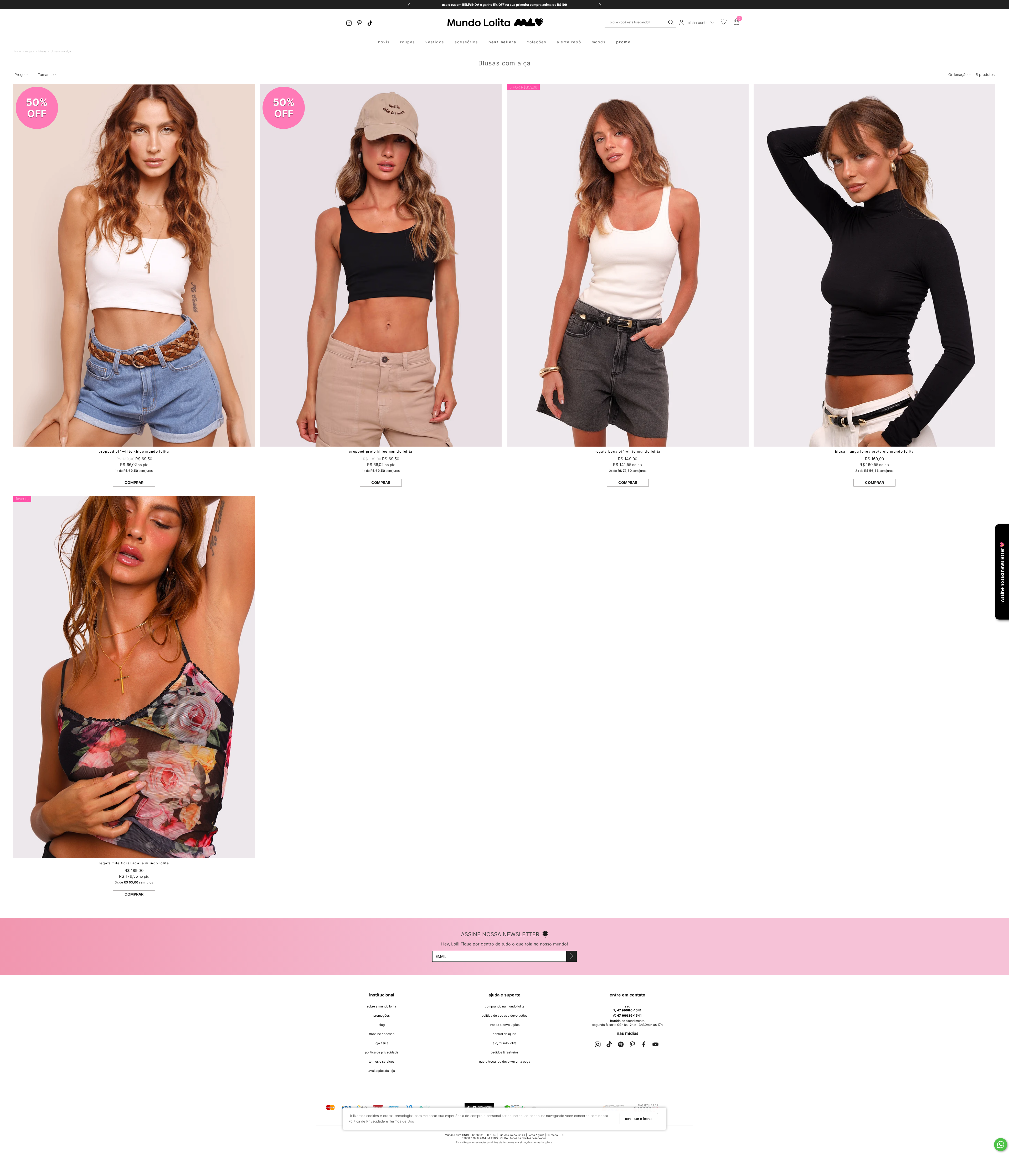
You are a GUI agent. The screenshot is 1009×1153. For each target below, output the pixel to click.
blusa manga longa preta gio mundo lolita (874, 451)
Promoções (381, 1015)
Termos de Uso (401, 1121)
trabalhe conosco (381, 1034)
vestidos (434, 42)
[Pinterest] (359, 22)
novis (384, 42)
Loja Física (382, 1043)
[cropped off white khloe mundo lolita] (134, 265)
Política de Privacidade (366, 1121)
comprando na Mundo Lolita (504, 1006)
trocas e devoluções (504, 1025)
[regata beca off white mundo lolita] (628, 265)
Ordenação (958, 74)
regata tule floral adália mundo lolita (134, 863)
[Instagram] (349, 22)
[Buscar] (671, 22)
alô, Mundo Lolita (505, 1043)
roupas (407, 42)
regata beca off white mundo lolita (628, 451)
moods (599, 42)
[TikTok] (370, 22)
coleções (536, 42)
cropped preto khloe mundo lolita (381, 451)
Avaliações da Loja (381, 1071)
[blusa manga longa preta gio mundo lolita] (874, 265)
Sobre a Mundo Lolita (381, 1006)
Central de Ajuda (504, 1034)
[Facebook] (643, 1045)
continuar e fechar (638, 1119)
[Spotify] (620, 1045)
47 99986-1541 (628, 1010)
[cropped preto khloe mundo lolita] (381, 265)
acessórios (466, 42)
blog (381, 1025)
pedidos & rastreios (504, 1052)
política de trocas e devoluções (504, 1015)
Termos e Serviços (381, 1061)
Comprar (134, 482)
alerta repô (569, 42)
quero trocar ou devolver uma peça (504, 1061)
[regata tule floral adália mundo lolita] (134, 677)
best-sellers (502, 42)
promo (623, 42)
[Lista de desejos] (724, 23)
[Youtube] (655, 1045)
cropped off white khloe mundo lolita (134, 451)
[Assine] (571, 956)
